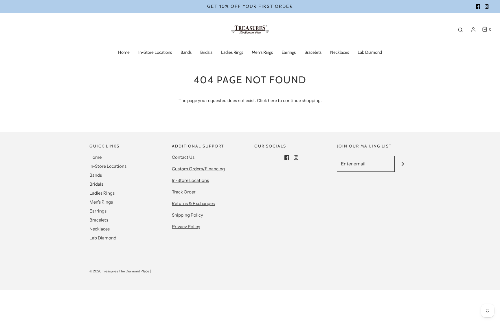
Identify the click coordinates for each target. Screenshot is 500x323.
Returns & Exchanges (193, 203)
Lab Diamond (370, 52)
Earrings (289, 52)
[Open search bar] (460, 29)
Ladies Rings (232, 52)
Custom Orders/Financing (198, 168)
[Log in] (473, 29)
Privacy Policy (186, 226)
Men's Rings (262, 52)
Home (124, 52)
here (272, 100)
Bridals (206, 52)
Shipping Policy (187, 215)
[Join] (403, 164)
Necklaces (339, 52)
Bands (186, 52)
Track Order (184, 192)
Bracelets (312, 52)
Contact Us (183, 157)
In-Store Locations (155, 52)
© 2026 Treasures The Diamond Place (119, 271)
